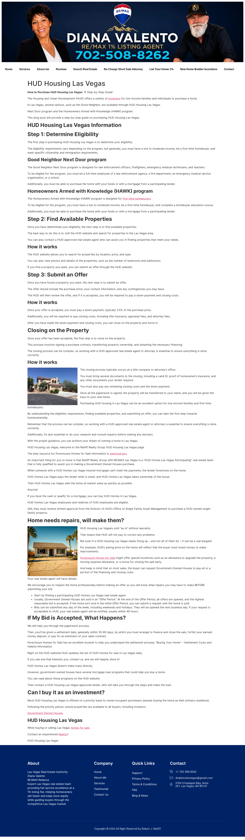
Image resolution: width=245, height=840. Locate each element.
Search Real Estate (85, 69)
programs (114, 98)
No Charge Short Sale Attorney (123, 69)
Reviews (61, 69)
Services (24, 69)
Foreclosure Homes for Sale (97, 558)
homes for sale (80, 727)
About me (43, 69)
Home (8, 69)
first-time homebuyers (137, 198)
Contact (229, 69)
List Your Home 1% (162, 69)
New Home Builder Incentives (198, 69)
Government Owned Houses (45, 713)
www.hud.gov (118, 453)
